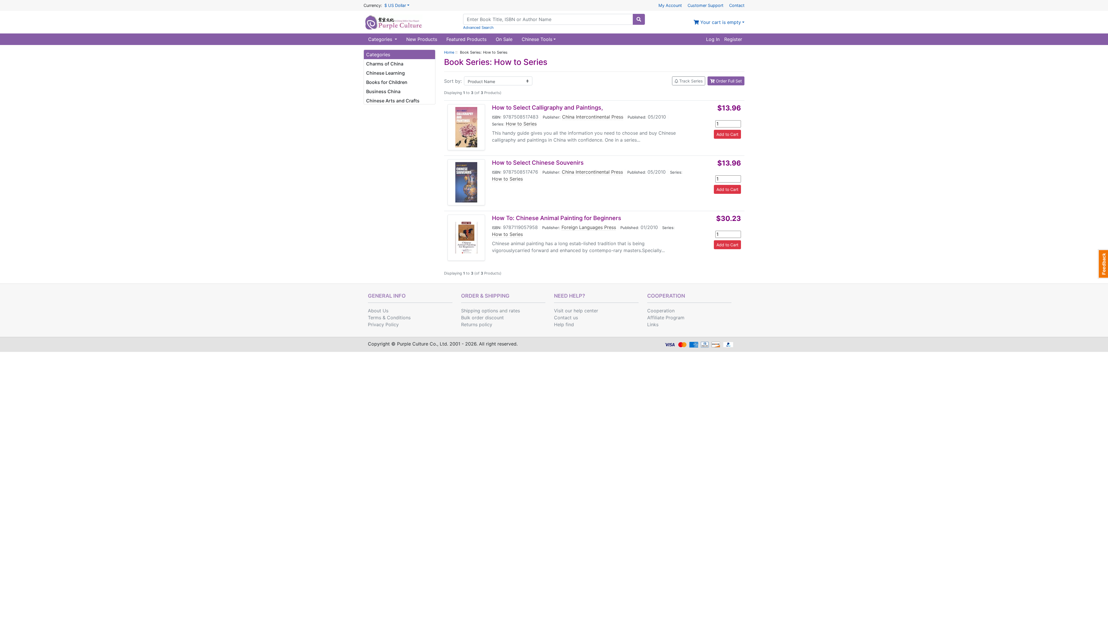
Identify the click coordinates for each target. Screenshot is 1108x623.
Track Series (690, 80)
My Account (670, 5)
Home (449, 52)
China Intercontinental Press (592, 117)
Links (652, 324)
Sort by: (453, 81)
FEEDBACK (1103, 264)
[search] (639, 19)
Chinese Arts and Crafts (393, 101)
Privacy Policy (383, 324)
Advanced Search (478, 27)
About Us (378, 311)
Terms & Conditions (389, 317)
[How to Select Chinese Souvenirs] (466, 182)
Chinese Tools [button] (537, 39)
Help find (564, 324)
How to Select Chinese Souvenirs (538, 162)
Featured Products (466, 39)
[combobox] (548, 19)
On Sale (504, 39)
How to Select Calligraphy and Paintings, (547, 107)
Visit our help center (576, 311)
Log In (713, 39)
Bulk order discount (482, 317)
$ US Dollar (395, 5)
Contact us (566, 317)
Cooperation (661, 311)
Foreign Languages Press (589, 227)
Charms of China (384, 64)
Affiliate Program (665, 317)
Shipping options (479, 311)
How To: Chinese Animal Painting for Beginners (556, 218)
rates (514, 311)
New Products (421, 39)
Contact (736, 5)
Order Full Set (728, 80)
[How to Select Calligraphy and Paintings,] (466, 127)
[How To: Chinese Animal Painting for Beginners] (466, 238)
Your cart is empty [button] (720, 22)
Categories (381, 39)
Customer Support (705, 5)
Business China (383, 91)
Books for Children (386, 82)
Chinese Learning (385, 73)
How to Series (521, 124)
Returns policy (476, 324)
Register (733, 39)
